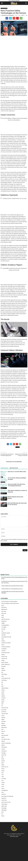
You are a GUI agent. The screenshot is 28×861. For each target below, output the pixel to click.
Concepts (3, 650)
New (2, 729)
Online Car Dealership (6, 743)
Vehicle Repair (4, 804)
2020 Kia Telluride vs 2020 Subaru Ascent (10, 603)
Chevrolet (3, 635)
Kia (2, 705)
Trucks (2, 788)
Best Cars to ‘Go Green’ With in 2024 (17, 471)
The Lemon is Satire (14, 836)
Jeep (2, 703)
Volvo (2, 812)
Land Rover (3, 711)
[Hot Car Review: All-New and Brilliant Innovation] (4, 480)
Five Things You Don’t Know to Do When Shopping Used (7, 455)
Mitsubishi (3, 725)
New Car (3, 731)
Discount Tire (4, 658)
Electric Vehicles (4, 662)
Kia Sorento (3, 709)
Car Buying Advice (5, 625)
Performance (4, 747)
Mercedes (3, 721)
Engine (2, 668)
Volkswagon (4, 810)
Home (2, 6)
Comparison (4, 648)
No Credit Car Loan (5, 739)
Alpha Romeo (4, 609)
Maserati (3, 717)
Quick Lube (3, 755)
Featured (3, 670)
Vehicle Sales (4, 806)
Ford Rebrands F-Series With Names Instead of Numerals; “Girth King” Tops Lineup (14, 582)
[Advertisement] (14, 51)
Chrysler (3, 640)
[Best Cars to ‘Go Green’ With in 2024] (4, 474)
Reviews (3, 760)
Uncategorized (4, 790)
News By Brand (4, 735)
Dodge (2, 660)
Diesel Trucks (4, 656)
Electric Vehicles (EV (5, 664)
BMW (2, 615)
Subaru (2, 770)
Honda (2, 692)
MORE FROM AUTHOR (14, 468)
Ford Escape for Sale (5, 678)
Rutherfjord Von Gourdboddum (8, 15)
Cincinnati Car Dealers (6, 642)
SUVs (2, 772)
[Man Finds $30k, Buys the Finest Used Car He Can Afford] (4, 504)
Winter (2, 816)
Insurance (3, 697)
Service (2, 768)
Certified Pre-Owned (5, 633)
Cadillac (3, 623)
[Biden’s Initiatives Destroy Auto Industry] (4, 498)
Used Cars (3, 794)
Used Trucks (4, 800)
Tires (2, 780)
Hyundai (3, 696)
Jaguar (2, 701)
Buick (2, 617)
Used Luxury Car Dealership (7, 796)
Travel (2, 784)
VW (2, 814)
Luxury (2, 715)
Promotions (3, 751)
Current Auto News (4, 8)
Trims (2, 786)
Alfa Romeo (3, 607)
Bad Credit (3, 613)
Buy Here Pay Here (5, 619)
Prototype (3, 753)
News (2, 733)
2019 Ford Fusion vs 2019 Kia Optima (9, 601)
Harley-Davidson (4, 688)
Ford (2, 676)
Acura (2, 605)
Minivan (3, 723)
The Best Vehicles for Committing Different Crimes (11, 588)
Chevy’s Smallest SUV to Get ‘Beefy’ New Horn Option (12, 585)
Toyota (2, 782)
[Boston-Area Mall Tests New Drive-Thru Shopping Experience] (4, 486)
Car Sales (3, 629)
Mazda (2, 719)
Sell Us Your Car (4, 766)
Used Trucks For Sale (5, 802)
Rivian (2, 762)
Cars (2, 631)
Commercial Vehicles (5, 646)
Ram (2, 757)
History (2, 690)
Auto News (3, 482)
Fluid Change (4, 674)
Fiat (2, 672)
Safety (2, 764)
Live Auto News (4, 713)
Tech (2, 774)
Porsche (3, 749)
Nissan (2, 737)
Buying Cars (3, 621)
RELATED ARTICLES (4, 468)
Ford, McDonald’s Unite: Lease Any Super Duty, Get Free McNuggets (12, 592)
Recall (2, 758)
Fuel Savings (4, 680)
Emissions (3, 666)
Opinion (3, 745)
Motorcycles (4, 727)
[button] (26, 3)
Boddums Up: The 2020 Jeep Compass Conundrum (21, 455)
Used (2, 792)
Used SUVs (3, 798)
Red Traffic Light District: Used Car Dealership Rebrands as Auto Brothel (14, 578)
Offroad (3, 741)
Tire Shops (3, 778)
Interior (2, 699)
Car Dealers (3, 627)
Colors (2, 644)
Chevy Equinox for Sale (6, 637)
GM (2, 682)
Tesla (2, 776)
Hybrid (2, 694)
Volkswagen (3, 808)
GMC (2, 686)
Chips (2, 638)
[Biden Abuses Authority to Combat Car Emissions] (4, 492)
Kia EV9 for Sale (4, 707)
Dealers (3, 654)
